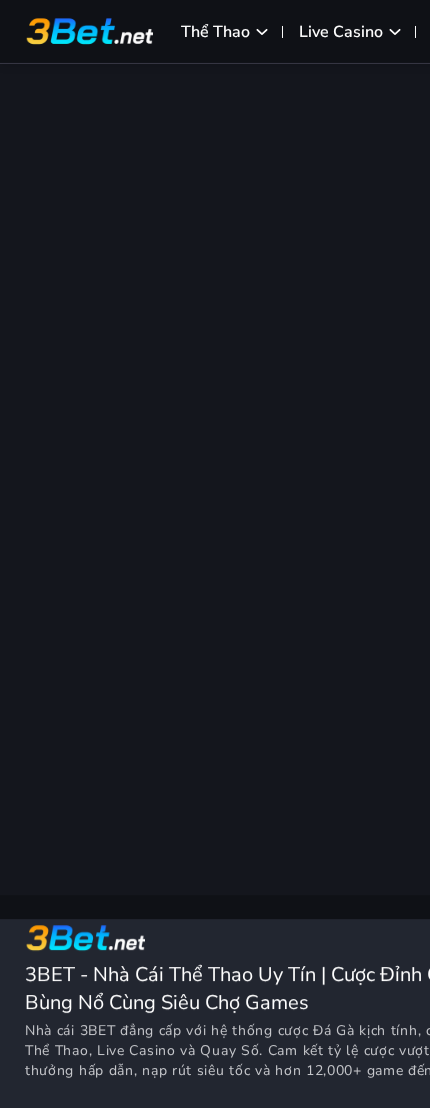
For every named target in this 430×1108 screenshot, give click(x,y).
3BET (98, 1030)
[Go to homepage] (85, 938)
